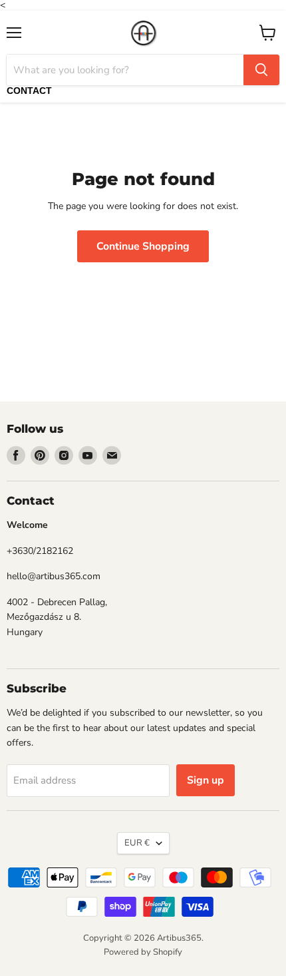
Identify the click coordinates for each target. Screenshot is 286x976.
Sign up (205, 780)
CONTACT (29, 90)
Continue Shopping (143, 246)
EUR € (137, 843)
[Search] (261, 70)
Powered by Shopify (143, 952)
